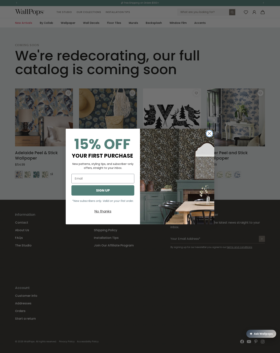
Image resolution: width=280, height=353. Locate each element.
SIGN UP (103, 190)
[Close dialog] (209, 133)
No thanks (102, 211)
